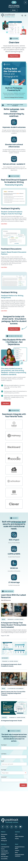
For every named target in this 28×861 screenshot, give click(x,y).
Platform (3, 831)
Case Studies (4, 851)
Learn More (4, 223)
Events (3, 849)
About (16, 844)
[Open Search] (22, 15)
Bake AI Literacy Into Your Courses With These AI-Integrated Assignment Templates (13, 693)
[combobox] (14, 780)
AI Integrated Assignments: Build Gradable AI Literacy (11, 665)
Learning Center (5, 846)
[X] (7, 826)
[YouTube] (20, 826)
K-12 (16, 834)
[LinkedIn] (16, 826)
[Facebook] (2, 826)
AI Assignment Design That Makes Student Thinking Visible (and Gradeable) (13, 625)
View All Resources (6, 600)
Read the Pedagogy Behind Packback (14, 97)
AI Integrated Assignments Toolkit (11, 720)
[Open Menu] (25, 15)
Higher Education (19, 836)
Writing (3, 836)
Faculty (17, 838)
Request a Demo (14, 329)
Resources (4, 844)
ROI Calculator (4, 856)
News (16, 852)
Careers (17, 850)
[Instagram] (11, 826)
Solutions (17, 831)
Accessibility (4, 858)
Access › (14, 10)
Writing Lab (4, 840)
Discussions (4, 834)
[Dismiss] (25, 2)
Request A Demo (14, 56)
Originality (3, 838)
